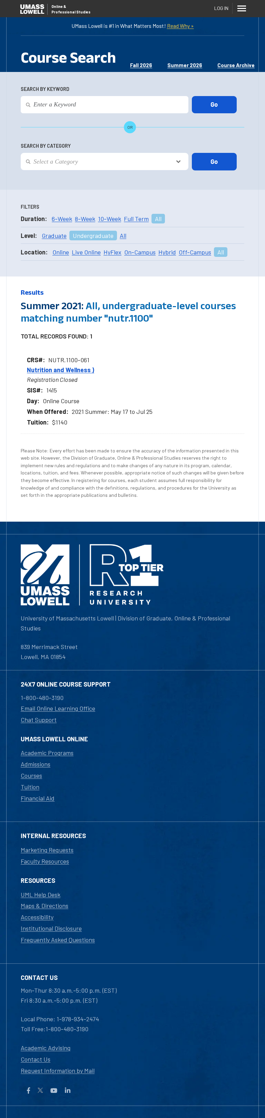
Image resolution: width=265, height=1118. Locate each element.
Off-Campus (195, 252)
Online (60, 252)
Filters (30, 207)
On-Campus (140, 252)
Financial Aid (38, 798)
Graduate (54, 235)
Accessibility (37, 917)
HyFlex (112, 252)
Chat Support (39, 719)
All (158, 218)
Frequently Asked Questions (58, 939)
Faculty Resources (45, 861)
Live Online (86, 252)
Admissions (35, 764)
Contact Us (35, 1059)
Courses (31, 775)
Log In (221, 8)
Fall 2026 (141, 65)
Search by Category (46, 146)
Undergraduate (93, 235)
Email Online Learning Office (58, 708)
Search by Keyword (45, 89)
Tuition (30, 787)
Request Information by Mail (58, 1070)
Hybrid (167, 252)
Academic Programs (47, 752)
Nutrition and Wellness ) (60, 370)
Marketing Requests (47, 850)
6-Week (62, 218)
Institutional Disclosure (51, 928)
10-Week (109, 218)
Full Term (136, 218)
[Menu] (242, 8)
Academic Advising (45, 1048)
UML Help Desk (40, 894)
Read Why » (180, 25)
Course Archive (236, 65)
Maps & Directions (44, 905)
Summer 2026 (184, 65)
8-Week (85, 218)
